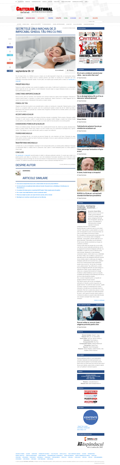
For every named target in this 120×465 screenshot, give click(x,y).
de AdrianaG (60, 70)
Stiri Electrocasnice (31, 455)
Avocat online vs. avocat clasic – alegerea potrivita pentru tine (89, 323)
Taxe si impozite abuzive (74, 453)
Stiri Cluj (63, 457)
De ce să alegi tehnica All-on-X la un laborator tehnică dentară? (90, 97)
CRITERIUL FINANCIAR (83, 428)
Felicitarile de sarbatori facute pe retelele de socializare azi (89, 127)
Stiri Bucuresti (56, 457)
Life (80, 18)
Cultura (84, 453)
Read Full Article (81, 77)
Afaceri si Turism (20, 453)
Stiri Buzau (47, 457)
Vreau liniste (81, 119)
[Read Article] (92, 82)
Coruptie (58, 18)
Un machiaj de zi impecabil (23, 155)
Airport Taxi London (83, 426)
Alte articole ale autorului (67, 164)
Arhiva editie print (66, 1)
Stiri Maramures (98, 457)
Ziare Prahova (42, 455)
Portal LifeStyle (20, 455)
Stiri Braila (40, 457)
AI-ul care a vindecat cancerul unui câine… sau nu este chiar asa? (89, 74)
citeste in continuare (99, 300)
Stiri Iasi (84, 457)
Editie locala (63, 453)
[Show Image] (88, 82)
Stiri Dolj (70, 457)
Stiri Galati (77, 457)
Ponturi (50, 1)
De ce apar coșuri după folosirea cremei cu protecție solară (32, 192)
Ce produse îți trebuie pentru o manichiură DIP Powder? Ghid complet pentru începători (38, 190)
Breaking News (30, 18)
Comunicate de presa (77, 1)
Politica (50, 18)
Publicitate (57, 1)
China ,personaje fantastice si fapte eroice (90, 150)
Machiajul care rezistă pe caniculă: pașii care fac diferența (31, 197)
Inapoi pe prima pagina (69, 28)
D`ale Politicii (54, 453)
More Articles (99, 69)
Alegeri (28, 453)
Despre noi (21, 1)
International (91, 453)
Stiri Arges (25, 457)
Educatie (95, 18)
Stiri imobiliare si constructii (55, 455)
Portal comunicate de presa (82, 455)
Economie (73, 18)
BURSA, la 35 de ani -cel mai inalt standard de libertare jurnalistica (89, 194)
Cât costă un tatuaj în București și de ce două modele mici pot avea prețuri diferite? (37, 183)
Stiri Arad (18, 457)
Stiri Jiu (90, 457)
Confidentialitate (36, 1)
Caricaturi (34, 453)
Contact (44, 1)
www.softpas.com (81, 429)
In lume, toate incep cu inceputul (88, 172)
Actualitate (41, 18)
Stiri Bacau (32, 457)
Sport (87, 18)
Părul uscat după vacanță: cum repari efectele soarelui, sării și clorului (34, 194)
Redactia (27, 1)
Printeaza (70, 70)
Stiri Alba (94, 455)
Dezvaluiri (20, 18)
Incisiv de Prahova (69, 455)
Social (66, 18)
